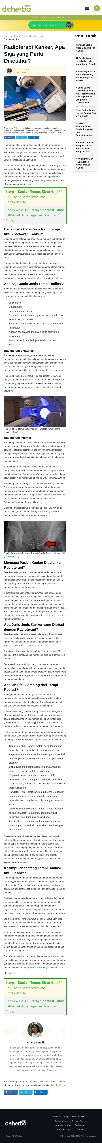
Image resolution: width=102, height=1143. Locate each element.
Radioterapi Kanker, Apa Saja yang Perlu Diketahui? (34, 54)
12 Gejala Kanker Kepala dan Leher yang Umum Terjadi (85, 61)
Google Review (58, 1085)
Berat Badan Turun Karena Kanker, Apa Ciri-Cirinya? (86, 113)
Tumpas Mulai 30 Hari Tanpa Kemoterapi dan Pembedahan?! (34, 196)
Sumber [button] (11, 973)
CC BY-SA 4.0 (11, 556)
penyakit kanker (34, 967)
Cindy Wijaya (21, 72)
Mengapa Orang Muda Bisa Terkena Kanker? (85, 48)
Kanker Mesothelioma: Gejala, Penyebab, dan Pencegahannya (85, 129)
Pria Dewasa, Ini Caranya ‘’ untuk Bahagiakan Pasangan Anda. (35, 215)
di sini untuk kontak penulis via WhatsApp (36, 1070)
